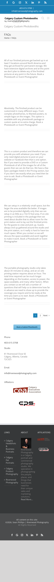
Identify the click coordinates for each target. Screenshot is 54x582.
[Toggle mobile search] (42, 18)
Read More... (27, 499)
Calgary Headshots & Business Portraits (10, 446)
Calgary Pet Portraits (10, 460)
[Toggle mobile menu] (48, 18)
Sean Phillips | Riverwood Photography (31, 522)
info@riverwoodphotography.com (27, 11)
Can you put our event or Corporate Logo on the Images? (24, 99)
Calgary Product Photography (10, 471)
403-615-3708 (11, 342)
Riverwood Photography (10, 481)
